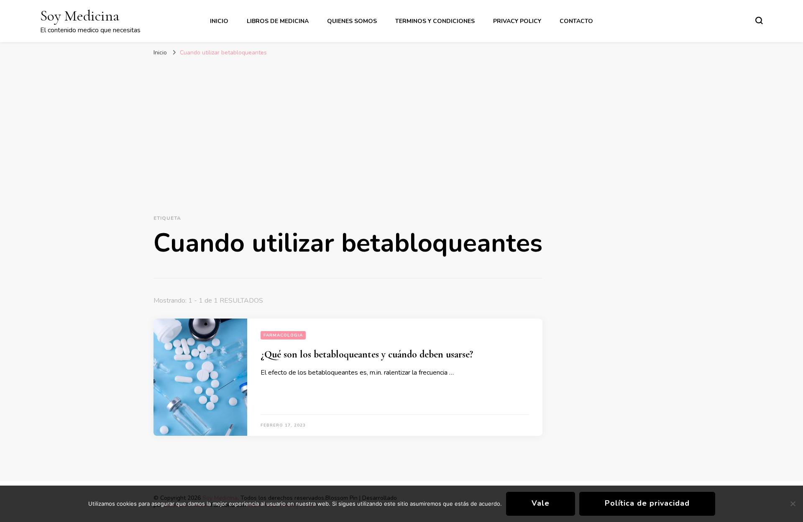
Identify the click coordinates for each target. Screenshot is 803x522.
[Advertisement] (401, 127)
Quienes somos (352, 21)
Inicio (219, 21)
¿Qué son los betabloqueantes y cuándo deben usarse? (367, 354)
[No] (792, 503)
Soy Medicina (79, 16)
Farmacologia (283, 335)
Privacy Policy (517, 21)
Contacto (576, 21)
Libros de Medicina (278, 21)
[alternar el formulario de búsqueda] (759, 20)
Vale (541, 503)
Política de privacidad (647, 503)
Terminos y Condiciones (435, 21)
